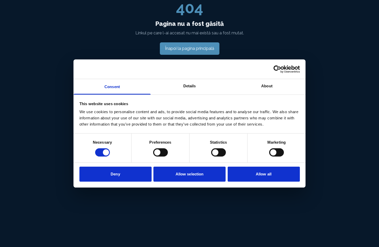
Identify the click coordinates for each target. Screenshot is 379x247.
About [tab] (267, 86)
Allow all (263, 174)
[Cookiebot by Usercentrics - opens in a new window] (277, 69)
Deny (115, 174)
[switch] (160, 152)
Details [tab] (189, 86)
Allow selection (190, 174)
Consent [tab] (112, 86)
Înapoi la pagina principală (189, 48)
